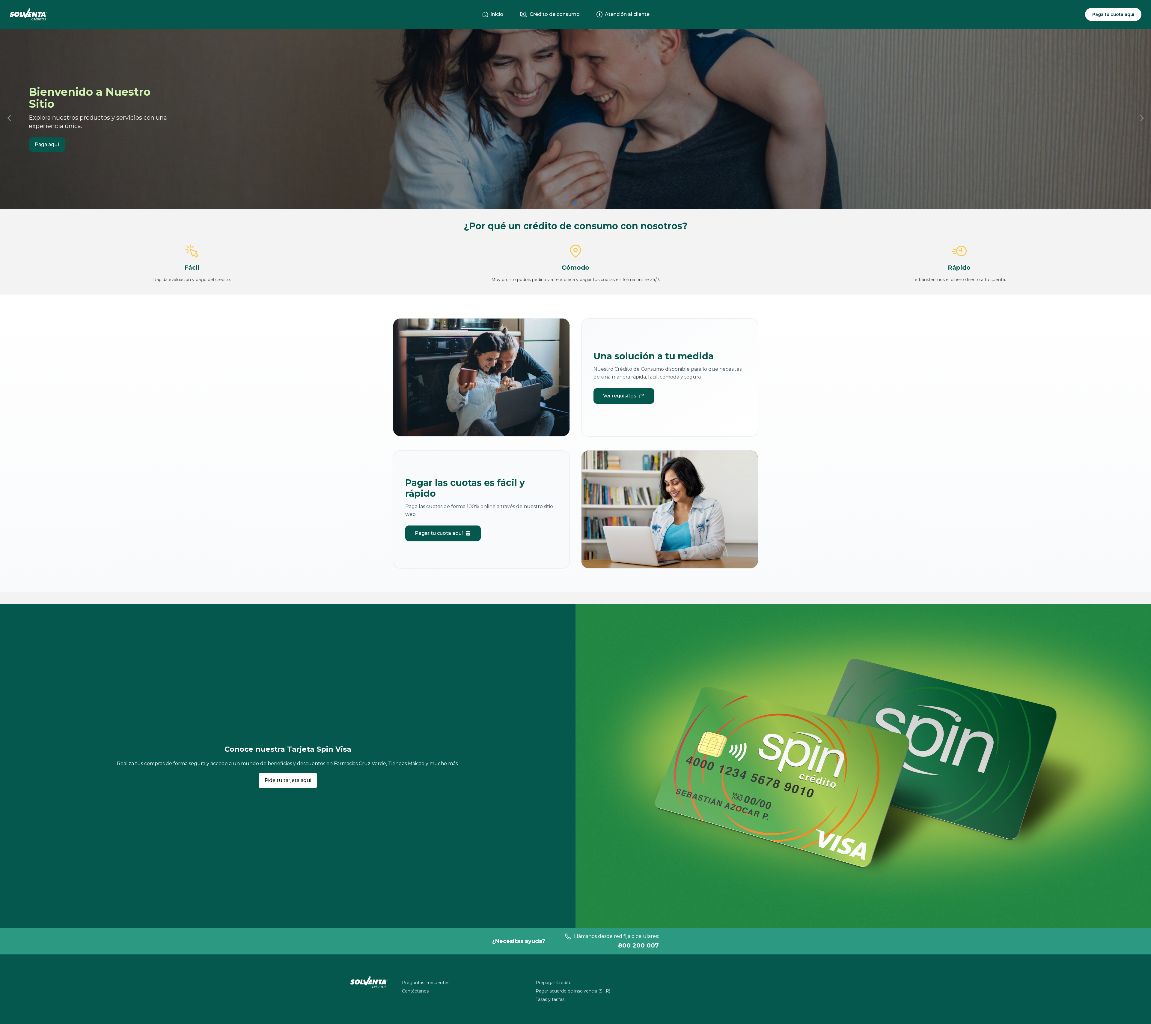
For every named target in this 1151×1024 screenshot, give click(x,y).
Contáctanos (415, 991)
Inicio (495, 14)
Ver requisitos (619, 396)
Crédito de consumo (553, 14)
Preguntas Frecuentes (425, 982)
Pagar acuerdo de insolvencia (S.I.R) (573, 991)
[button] (575, 203)
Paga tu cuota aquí (1113, 14)
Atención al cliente (626, 14)
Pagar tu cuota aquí (439, 533)
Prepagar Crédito (554, 982)
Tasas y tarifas (550, 999)
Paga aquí (47, 144)
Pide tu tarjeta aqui (288, 780)
